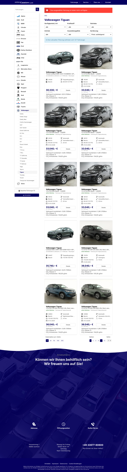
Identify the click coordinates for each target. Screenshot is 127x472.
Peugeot (23, 88)
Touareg (22, 175)
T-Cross (22, 150)
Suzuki (23, 103)
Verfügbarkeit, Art (51, 23)
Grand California (24, 130)
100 (58, 340)
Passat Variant (24, 144)
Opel (22, 84)
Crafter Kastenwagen (26, 122)
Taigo (21, 166)
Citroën (23, 27)
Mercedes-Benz (26, 69)
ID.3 (21, 136)
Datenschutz (64, 463)
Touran (22, 177)
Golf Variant (23, 127)
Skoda (23, 99)
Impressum (55, 463)
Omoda (23, 80)
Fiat (22, 42)
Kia (22, 61)
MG (22, 73)
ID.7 (21, 141)
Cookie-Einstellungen (75, 463)
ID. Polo (22, 133)
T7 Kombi (22, 161)
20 (50, 340)
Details (68, 90)
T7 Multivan (23, 164)
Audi (22, 20)
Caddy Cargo (23, 116)
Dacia (22, 35)
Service (85, 2)
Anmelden (48, 463)
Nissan (23, 76)
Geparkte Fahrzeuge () (27, 190)
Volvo (23, 183)
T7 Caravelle (23, 158)
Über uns (97, 2)
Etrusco (23, 38)
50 (54, 340)
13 (104, 340)
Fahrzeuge (74, 2)
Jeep (22, 58)
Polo (21, 147)
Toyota (23, 106)
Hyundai (23, 54)
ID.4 (21, 139)
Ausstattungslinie (73, 31)
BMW (22, 23)
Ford (22, 46)
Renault (23, 91)
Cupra (23, 31)
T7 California (23, 155)
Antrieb (47, 31)
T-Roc (21, 152)
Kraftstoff (70, 23)
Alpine (23, 16)
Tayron (22, 169)
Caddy (21, 114)
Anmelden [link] (28, 195)
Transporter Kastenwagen (27, 180)
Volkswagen (25, 110)
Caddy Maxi (23, 119)
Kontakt (108, 2)
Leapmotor (24, 65)
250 (62, 340)
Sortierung (94, 31)
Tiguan (22, 172)
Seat (22, 95)
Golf (21, 125)
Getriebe (93, 23)
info (45, 15)
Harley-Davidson (26, 50)
